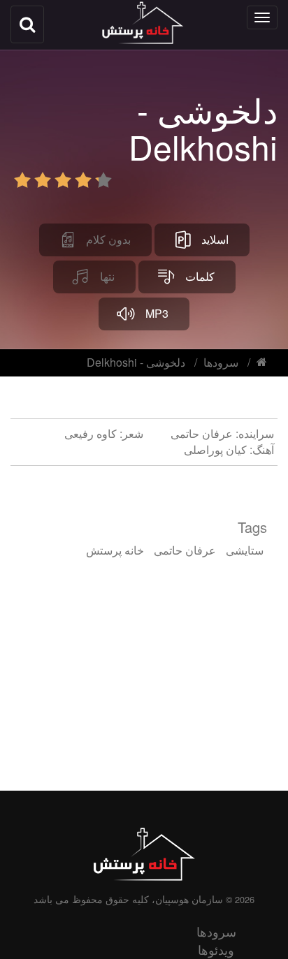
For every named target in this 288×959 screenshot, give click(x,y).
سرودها (220, 362)
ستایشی (245, 550)
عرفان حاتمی (185, 550)
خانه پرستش (115, 550)
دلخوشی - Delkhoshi (136, 362)
